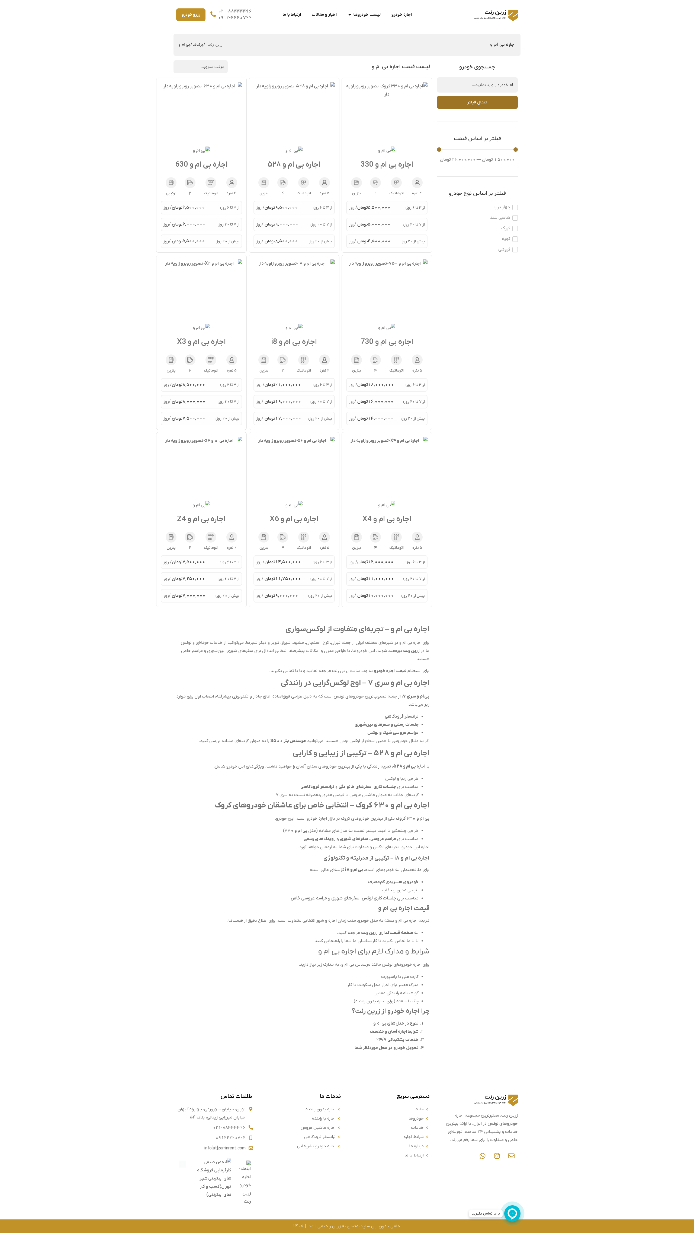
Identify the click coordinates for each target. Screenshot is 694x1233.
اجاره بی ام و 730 (387, 342)
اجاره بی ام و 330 (387, 165)
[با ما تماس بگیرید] (512, 1213)
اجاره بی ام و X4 (386, 519)
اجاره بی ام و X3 (201, 342)
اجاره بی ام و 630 (201, 165)
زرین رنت (215, 44)
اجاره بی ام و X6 (294, 519)
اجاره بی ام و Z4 (201, 519)
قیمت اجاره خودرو (390, 671)
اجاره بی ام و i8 (294, 342)
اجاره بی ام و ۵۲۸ (294, 165)
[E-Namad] (244, 1204)
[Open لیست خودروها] (350, 14)
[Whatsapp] (482, 1155)
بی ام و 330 (296, 830)
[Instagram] (496, 1155)
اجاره (409, 766)
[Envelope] (511, 1155)
